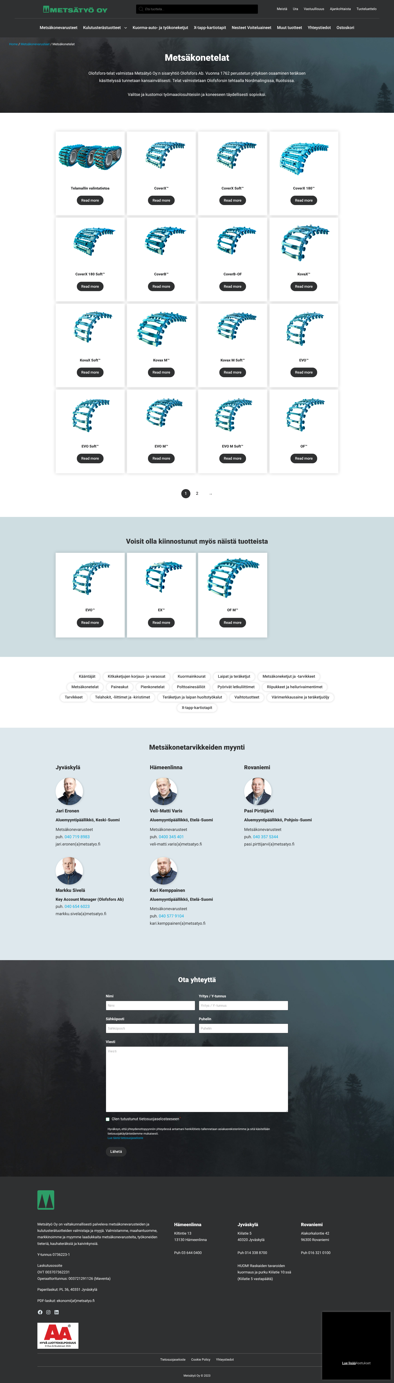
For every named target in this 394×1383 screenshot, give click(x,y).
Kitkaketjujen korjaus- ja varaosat (137, 676)
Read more (90, 200)
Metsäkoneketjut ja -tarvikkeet (289, 676)
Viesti (110, 1042)
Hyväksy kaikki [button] (374, 1370)
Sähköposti (115, 1019)
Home (13, 44)
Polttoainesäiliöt (191, 687)
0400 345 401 (171, 837)
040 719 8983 (77, 837)
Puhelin (205, 1019)
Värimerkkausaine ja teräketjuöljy (300, 697)
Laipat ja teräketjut (234, 676)
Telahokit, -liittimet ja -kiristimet (122, 697)
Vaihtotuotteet (246, 697)
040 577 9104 (171, 916)
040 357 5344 (265, 837)
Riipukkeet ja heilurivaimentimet (295, 687)
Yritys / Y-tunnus (212, 996)
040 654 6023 (77, 906)
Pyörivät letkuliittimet (236, 687)
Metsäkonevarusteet (35, 44)
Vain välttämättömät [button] (344, 1370)
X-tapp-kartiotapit (197, 708)
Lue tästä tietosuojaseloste (125, 1138)
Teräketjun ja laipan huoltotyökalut (192, 697)
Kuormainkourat (192, 676)
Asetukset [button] (363, 1363)
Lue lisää (349, 1363)
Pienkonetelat (153, 687)
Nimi (110, 996)
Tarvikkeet (74, 697)
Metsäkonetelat (85, 687)
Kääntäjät (87, 676)
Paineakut (119, 687)
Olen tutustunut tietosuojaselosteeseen (146, 1119)
